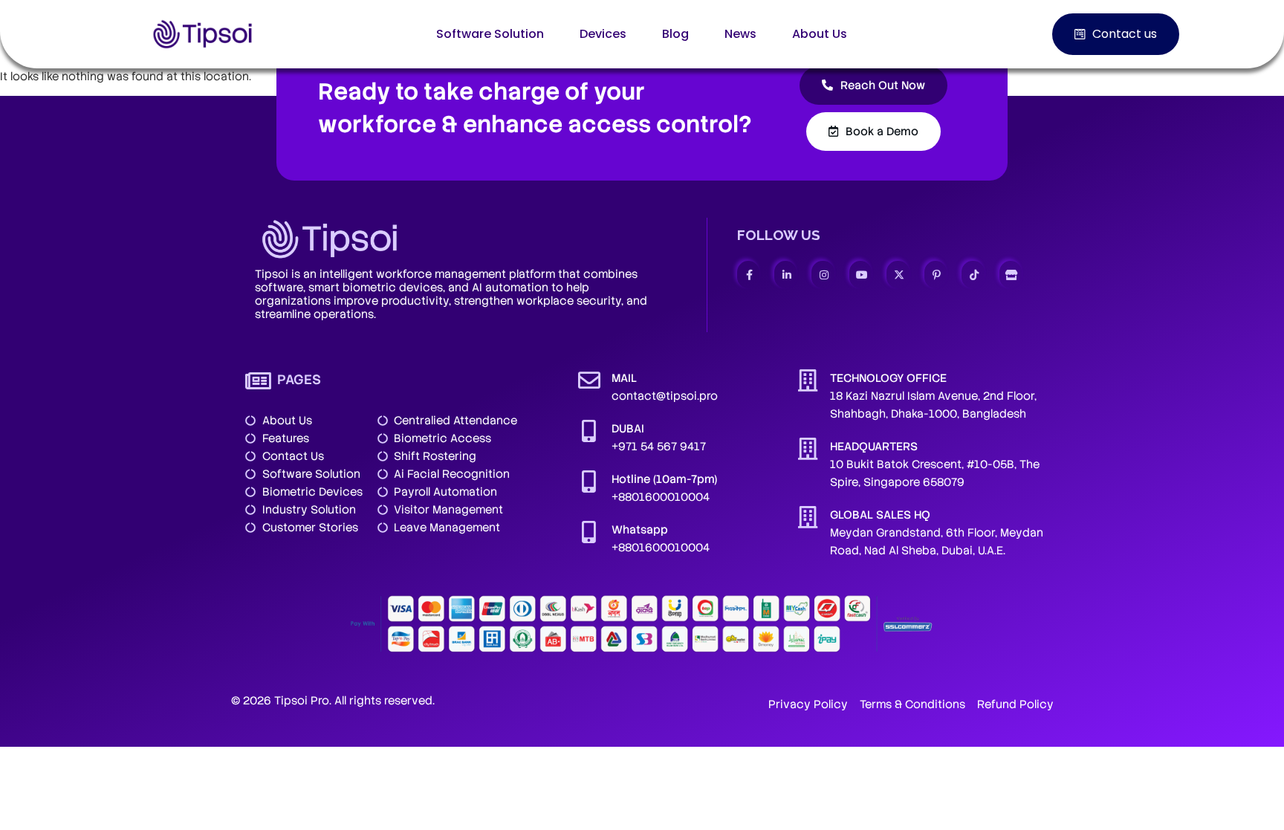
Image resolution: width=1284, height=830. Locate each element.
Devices (603, 33)
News (740, 33)
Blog (675, 33)
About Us (819, 33)
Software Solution (490, 33)
